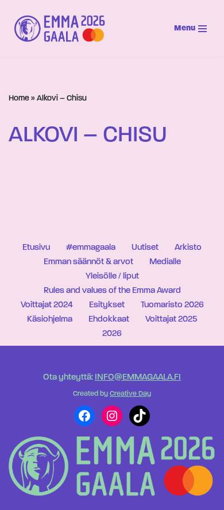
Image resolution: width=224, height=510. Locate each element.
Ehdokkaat (108, 319)
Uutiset (145, 248)
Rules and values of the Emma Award (112, 291)
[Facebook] (84, 415)
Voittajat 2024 (47, 305)
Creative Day (130, 394)
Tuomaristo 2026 (172, 305)
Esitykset (107, 305)
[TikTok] (139, 415)
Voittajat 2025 (171, 319)
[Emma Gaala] (62, 29)
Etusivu (36, 248)
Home (19, 98)
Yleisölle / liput (112, 276)
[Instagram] (112, 415)
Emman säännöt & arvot (88, 262)
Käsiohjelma (49, 319)
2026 (112, 334)
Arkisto (188, 248)
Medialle (165, 262)
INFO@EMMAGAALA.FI (138, 377)
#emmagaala (90, 248)
